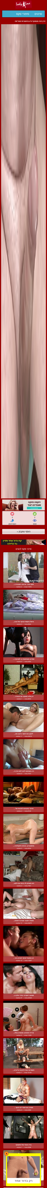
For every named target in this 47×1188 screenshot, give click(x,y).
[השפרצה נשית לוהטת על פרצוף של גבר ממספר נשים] (23, 1053)
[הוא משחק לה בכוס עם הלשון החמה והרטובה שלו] (23, 866)
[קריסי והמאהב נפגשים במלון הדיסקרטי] (23, 1016)
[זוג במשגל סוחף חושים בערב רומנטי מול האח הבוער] (23, 941)
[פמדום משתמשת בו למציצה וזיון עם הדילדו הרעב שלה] (23, 642)
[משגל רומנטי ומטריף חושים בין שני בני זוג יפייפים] (23, 904)
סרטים (38, 13)
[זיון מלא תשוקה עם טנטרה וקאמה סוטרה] (23, 679)
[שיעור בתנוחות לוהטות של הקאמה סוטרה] (23, 791)
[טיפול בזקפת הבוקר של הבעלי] (23, 605)
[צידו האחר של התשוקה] (23, 1128)
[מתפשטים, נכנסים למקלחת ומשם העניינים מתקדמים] (23, 829)
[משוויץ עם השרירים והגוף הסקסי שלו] (23, 1090)
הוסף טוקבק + (23, 531)
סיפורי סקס (22, 13)
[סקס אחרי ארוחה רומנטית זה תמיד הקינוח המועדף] (23, 567)
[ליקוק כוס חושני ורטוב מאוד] (23, 717)
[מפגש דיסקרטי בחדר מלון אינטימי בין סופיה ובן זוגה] (23, 978)
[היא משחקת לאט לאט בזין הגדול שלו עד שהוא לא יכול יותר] (23, 754)
